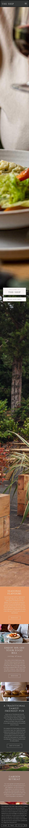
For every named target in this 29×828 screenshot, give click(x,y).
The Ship (8, 3)
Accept (5, 825)
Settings (20, 825)
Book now (14, 617)
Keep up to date (14, 745)
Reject (12, 825)
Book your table (14, 299)
